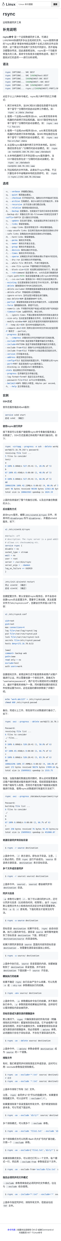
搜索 (55, 4)
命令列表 (11, 1229)
